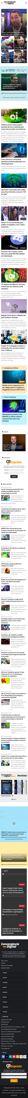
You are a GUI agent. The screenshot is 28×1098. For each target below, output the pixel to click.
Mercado (5, 51)
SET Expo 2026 (5, 1022)
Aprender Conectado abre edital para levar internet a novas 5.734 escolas (13, 192)
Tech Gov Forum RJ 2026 (7, 1036)
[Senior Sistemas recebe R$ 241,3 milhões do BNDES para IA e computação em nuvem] (5, 498)
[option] (14, 36)
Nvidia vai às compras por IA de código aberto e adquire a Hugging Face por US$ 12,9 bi (13, 387)
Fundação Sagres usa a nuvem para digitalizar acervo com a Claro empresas (13, 620)
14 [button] (18, 93)
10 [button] (13, 93)
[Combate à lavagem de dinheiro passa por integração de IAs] (7, 56)
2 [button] (3, 93)
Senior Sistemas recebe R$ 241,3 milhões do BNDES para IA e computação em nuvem (12, 491)
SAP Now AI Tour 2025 (7, 1046)
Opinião (17, 38)
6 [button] (8, 93)
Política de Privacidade (7, 965)
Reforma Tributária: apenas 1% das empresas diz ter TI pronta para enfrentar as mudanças (12, 674)
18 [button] (23, 93)
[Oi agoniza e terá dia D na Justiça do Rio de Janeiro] (5, 555)
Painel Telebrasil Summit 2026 (8, 1029)
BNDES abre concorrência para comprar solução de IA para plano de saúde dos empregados (13, 530)
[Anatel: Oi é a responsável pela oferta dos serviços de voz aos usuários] (5, 763)
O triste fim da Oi (20, 48)
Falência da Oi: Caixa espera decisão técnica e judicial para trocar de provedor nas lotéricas (13, 127)
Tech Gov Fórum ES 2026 (7, 1034)
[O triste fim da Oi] (20, 42)
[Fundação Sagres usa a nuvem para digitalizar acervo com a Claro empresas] (5, 627)
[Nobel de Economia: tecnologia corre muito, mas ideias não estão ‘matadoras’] (5, 588)
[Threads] (21, 1056)
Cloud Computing (10, 397)
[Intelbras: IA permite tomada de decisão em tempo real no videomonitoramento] (14, 82)
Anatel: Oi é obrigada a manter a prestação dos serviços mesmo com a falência (13, 348)
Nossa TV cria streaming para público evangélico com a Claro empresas (13, 225)
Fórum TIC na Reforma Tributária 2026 (11, 1031)
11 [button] (14, 93)
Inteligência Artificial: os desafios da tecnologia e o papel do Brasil (12, 931)
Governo (5, 10)
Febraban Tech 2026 (6, 1019)
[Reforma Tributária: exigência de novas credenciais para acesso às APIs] (5, 608)
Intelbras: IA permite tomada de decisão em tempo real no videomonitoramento (12, 86)
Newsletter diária (5, 968)
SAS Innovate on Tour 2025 (8, 1041)
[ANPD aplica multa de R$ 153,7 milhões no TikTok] (5, 570)
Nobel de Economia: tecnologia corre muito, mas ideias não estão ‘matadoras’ (13, 581)
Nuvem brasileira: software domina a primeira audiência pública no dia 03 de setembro (13, 740)
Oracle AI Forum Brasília (7, 1038)
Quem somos (4, 960)
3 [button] (4, 93)
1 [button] (2, 93)
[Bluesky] (24, 1056)
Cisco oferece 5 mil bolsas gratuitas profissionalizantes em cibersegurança (13, 162)
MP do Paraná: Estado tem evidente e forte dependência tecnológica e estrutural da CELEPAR (13, 695)
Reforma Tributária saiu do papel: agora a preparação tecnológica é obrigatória (13, 447)
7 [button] (9, 93)
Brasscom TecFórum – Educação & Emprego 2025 (13, 1043)
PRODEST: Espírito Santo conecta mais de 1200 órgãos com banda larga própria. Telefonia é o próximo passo (13, 833)
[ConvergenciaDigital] (10, 3)
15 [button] (19, 93)
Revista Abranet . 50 (7, 796)
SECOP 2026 (4, 1024)
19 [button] (24, 93)
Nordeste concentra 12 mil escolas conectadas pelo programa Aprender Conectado (13, 654)
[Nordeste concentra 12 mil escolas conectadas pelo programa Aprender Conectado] (5, 661)
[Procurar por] (26, 3)
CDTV (6, 871)
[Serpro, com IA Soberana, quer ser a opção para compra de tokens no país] (14, 22)
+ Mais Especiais (5, 1048)
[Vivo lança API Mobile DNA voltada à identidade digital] (20, 56)
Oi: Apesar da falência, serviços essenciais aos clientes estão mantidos (13, 286)
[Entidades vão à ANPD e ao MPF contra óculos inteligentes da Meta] (5, 641)
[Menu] (2, 3)
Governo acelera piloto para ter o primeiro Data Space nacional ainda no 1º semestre (13, 857)
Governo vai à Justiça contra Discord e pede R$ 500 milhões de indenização (13, 254)
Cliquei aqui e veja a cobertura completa (14, 97)
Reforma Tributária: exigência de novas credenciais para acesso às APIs (12, 601)
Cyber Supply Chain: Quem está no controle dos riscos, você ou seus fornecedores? (13, 890)
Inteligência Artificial (11, 368)
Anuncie (3, 963)
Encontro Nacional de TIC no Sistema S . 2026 (12, 1026)
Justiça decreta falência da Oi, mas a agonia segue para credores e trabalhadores (13, 511)
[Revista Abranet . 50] (14, 787)
